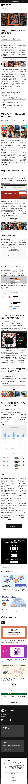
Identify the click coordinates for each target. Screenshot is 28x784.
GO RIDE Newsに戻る (15, 526)
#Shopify (11, 39)
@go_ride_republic (5, 514)
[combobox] (14, 8)
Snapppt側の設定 (7, 95)
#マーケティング (17, 39)
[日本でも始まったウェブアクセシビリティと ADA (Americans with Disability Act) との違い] (14, 601)
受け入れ (13, 773)
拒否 (13, 777)
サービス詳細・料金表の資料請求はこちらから (14, 1)
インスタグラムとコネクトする (10, 97)
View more (14, 702)
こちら (23, 86)
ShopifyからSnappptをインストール (11, 94)
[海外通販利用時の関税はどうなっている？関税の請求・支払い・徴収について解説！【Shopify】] (14, 581)
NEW (3, 622)
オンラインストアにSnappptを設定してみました (13, 92)
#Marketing (4, 39)
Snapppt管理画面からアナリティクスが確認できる (14, 105)
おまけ (4, 107)
